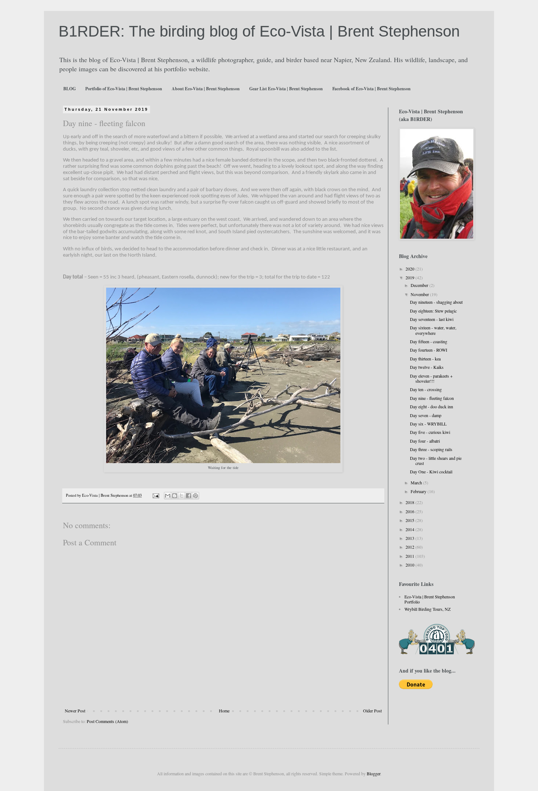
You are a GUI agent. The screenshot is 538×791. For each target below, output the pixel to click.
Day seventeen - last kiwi (431, 319)
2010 (410, 565)
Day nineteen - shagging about (436, 302)
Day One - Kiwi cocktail (431, 471)
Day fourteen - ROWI (428, 350)
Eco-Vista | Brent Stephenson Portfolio (429, 599)
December (420, 285)
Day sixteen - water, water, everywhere (433, 330)
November (420, 294)
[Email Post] (155, 495)
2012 (410, 547)
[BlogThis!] (174, 495)
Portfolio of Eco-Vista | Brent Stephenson (123, 89)
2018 (410, 502)
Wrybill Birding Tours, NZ (427, 609)
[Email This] (167, 495)
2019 (410, 277)
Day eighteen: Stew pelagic (433, 311)
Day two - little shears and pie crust (436, 460)
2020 (410, 269)
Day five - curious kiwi (430, 432)
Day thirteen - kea (425, 359)
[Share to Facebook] (188, 495)
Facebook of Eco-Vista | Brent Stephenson (371, 89)
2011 (410, 556)
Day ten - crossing (426, 389)
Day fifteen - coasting (428, 341)
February (419, 491)
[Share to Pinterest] (195, 495)
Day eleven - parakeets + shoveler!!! (431, 378)
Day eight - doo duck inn (431, 406)
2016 (410, 511)
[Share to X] (181, 495)
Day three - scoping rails (431, 449)
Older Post (372, 711)
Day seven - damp (425, 415)
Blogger (373, 773)
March (417, 482)
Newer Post (75, 711)
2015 (410, 520)
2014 (410, 529)
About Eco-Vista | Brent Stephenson (206, 89)
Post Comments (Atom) (107, 721)
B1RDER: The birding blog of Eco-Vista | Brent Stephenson (259, 31)
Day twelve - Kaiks (427, 367)
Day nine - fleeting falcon (432, 398)
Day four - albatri (425, 441)
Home (224, 711)
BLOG (69, 89)
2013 (410, 538)
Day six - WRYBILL (428, 424)
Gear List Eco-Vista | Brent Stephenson (286, 89)
